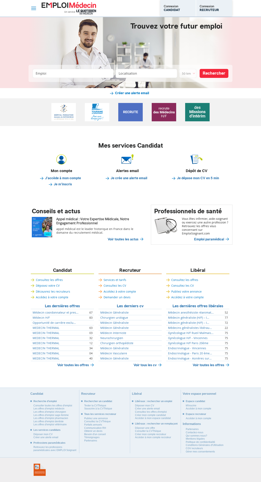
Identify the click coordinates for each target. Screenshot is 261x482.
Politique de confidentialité (200, 442)
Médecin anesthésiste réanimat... (191, 312)
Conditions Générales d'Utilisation (204, 445)
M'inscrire (191, 405)
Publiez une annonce (96, 418)
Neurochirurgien (111, 338)
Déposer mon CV (43, 434)
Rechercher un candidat (98, 401)
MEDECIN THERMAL (46, 328)
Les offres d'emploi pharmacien (50, 418)
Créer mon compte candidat (150, 415)
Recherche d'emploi (45, 401)
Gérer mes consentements (200, 451)
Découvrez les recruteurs (53, 291)
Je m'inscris (63, 184)
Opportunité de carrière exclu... (54, 323)
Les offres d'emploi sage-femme (51, 415)
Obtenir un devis (93, 431)
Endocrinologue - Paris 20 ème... (190, 353)
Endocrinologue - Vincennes (187, 348)
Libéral (197, 270)
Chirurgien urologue (114, 317)
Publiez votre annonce (186, 291)
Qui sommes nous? (196, 435)
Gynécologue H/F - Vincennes (188, 338)
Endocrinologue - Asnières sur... (190, 358)
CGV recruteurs (194, 448)
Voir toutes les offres (73, 365)
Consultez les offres (49, 280)
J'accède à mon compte (63, 178)
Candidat (62, 270)
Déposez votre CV (48, 285)
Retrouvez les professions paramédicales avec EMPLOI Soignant (54, 449)
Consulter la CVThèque (148, 431)
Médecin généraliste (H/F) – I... (188, 317)
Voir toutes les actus (123, 239)
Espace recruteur (196, 414)
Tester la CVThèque (95, 405)
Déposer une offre (145, 428)
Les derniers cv (130, 306)
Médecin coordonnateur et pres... (56, 312)
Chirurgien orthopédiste (116, 343)
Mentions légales (195, 438)
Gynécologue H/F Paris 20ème (188, 343)
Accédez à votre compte (52, 297)
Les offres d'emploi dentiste (48, 421)
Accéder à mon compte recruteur (153, 437)
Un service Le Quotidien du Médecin (80, 12)
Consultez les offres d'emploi (151, 411)
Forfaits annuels (93, 424)
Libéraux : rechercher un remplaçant (156, 423)
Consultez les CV (115, 285)
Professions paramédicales (49, 442)
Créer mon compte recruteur (150, 434)
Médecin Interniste (113, 333)
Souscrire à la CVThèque (98, 408)
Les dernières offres (62, 306)
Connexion (172, 8)
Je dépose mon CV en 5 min (198, 178)
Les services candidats (47, 430)
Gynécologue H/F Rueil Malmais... (190, 333)
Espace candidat (195, 401)
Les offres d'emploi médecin (48, 408)
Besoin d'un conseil (95, 434)
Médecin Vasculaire (113, 353)
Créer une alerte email (132, 93)
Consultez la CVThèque (97, 421)
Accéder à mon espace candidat (153, 418)
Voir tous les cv (145, 365)
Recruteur (130, 270)
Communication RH (95, 428)
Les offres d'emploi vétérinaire (50, 424)
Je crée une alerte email (129, 178)
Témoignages (92, 437)
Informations (192, 424)
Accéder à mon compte (198, 408)
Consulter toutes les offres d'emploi (52, 405)
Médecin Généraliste (114, 312)
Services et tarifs (115, 280)
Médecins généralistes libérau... (190, 328)
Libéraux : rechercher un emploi (153, 401)
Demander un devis (117, 297)
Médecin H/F (41, 317)
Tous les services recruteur (100, 414)
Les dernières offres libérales (198, 306)
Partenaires (90, 440)
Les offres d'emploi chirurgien (49, 411)
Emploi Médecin (69, 8)
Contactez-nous (194, 432)
